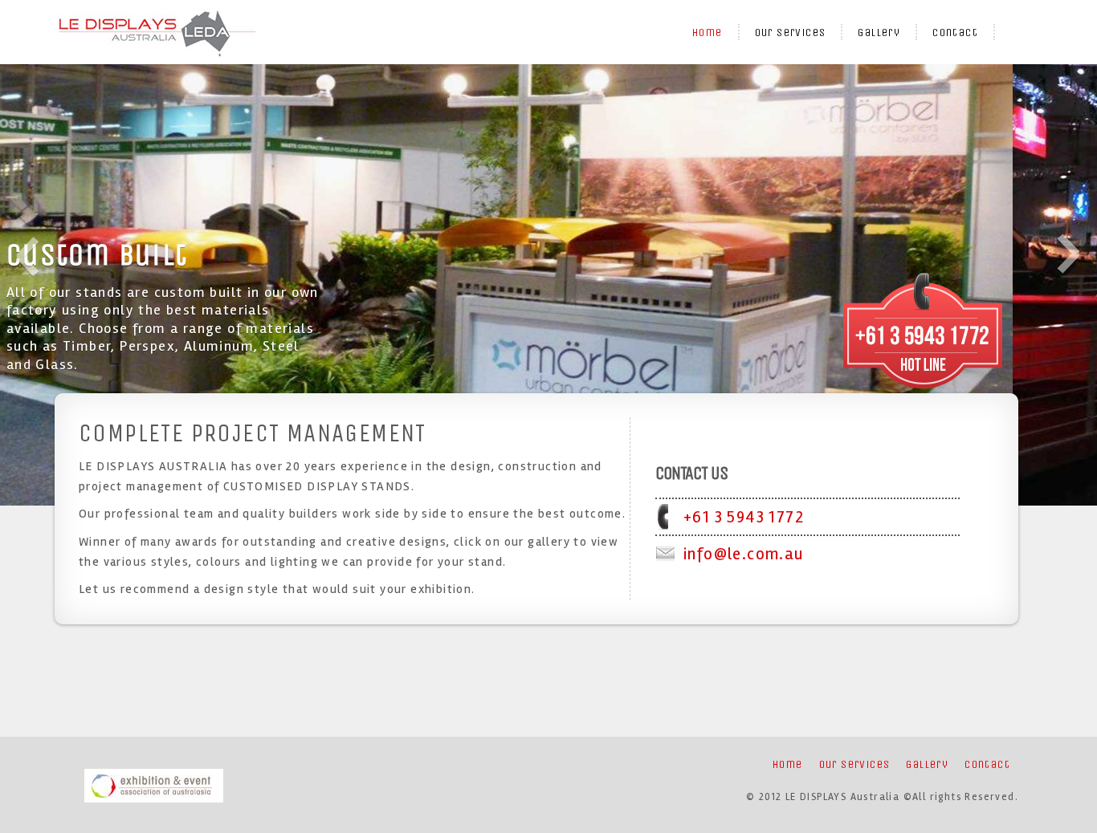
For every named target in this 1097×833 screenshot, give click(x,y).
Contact (955, 32)
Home (707, 32)
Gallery (879, 32)
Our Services (790, 32)
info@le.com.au (743, 553)
